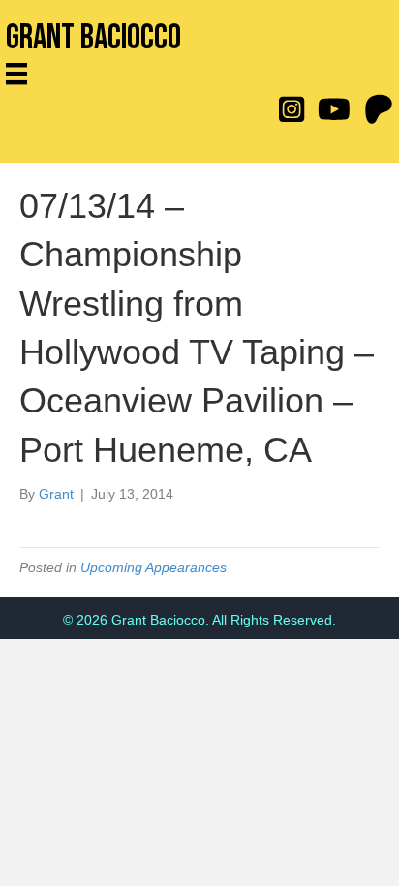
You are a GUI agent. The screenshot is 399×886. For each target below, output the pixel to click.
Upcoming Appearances (153, 567)
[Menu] (23, 73)
